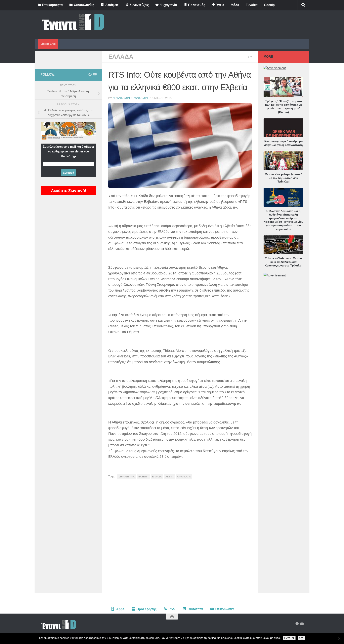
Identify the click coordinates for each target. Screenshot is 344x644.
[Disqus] (180, 537)
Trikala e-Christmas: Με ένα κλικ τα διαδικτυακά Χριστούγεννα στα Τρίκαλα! (283, 262)
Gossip (269, 5)
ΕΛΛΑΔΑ (120, 56)
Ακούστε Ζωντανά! (68, 190)
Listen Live (48, 43)
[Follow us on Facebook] (90, 74)
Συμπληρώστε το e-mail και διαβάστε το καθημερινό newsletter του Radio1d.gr (68, 151)
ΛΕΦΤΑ (169, 476)
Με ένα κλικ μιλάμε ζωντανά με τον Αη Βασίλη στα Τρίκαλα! (283, 178)
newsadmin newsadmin (130, 98)
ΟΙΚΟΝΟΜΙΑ (184, 476)
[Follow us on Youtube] (94, 74)
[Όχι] (339, 638)
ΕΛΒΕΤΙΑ (143, 476)
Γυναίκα (252, 5)
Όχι (301, 637)
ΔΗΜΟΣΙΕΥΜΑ (127, 476)
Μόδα (235, 5)
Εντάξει (289, 637)
